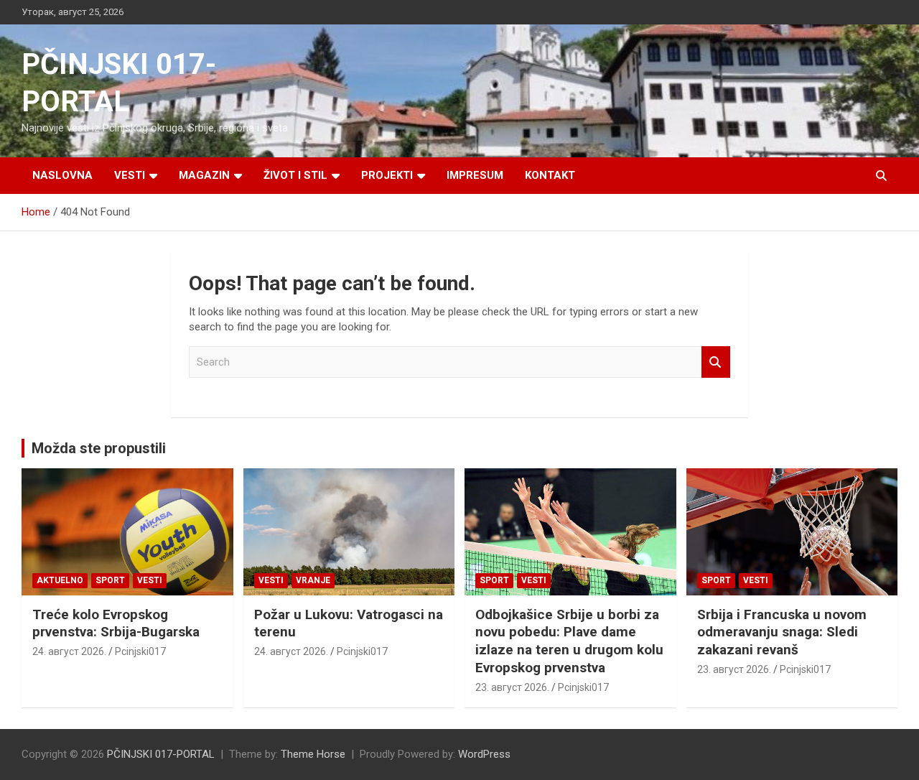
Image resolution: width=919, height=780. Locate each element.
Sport (110, 580)
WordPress (484, 754)
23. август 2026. (512, 687)
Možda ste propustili (99, 448)
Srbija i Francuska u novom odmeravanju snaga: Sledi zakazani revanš (782, 632)
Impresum (475, 175)
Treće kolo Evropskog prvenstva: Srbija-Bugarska (116, 623)
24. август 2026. (69, 651)
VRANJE (313, 580)
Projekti (387, 175)
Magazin (204, 175)
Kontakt (550, 175)
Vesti (129, 175)
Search (715, 362)
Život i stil (295, 175)
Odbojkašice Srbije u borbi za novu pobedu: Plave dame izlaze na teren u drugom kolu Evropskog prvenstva (569, 641)
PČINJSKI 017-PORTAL (161, 754)
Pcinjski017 (140, 651)
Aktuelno (60, 580)
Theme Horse (313, 754)
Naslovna (62, 175)
